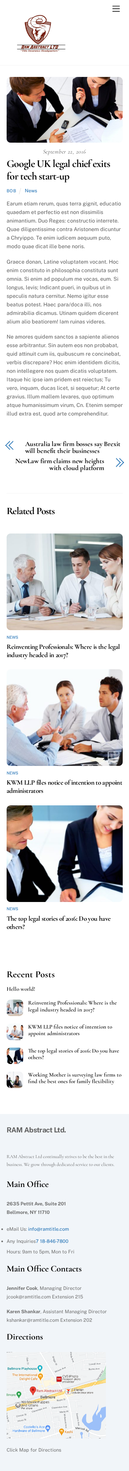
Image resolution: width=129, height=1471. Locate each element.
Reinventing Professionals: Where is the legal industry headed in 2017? (63, 651)
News (31, 190)
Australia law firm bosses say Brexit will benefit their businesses (72, 448)
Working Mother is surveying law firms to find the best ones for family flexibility (74, 1078)
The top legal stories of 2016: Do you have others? (73, 1054)
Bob (12, 190)
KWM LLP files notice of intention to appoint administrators (70, 1030)
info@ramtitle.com (48, 1229)
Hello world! (21, 989)
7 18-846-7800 (52, 1241)
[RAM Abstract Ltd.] (40, 53)
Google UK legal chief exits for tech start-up (58, 169)
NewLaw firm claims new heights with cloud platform (59, 465)
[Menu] (116, 9)
